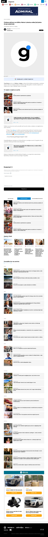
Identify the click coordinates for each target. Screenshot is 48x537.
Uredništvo (17, 533)
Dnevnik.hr (6, 4)
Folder (6, 530)
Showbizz (18, 4)
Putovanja (31, 4)
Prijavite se (24, 189)
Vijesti (12, 4)
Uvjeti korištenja (31, 533)
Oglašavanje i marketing (23, 533)
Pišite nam (13, 533)
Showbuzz (28, 528)
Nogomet (11, 2)
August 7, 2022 (23, 136)
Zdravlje (37, 4)
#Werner (14, 130)
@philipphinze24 (35, 133)
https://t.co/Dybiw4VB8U (19, 134)
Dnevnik (11, 528)
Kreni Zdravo (11, 530)
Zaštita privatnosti (37, 533)
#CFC (30, 133)
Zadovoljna (19, 528)
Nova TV (5, 528)
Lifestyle (24, 4)
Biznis (43, 4)
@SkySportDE (9, 134)
